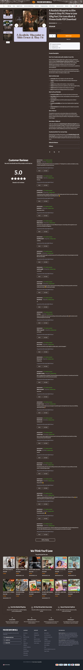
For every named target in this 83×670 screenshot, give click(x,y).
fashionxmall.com (62, 633)
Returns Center (37, 639)
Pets (45, 647)
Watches (66, 6)
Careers (25, 639)
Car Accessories (47, 635)
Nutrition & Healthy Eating (28, 6)
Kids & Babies (46, 645)
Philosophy (25, 653)
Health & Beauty (47, 641)
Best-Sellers (46, 633)
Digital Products (19, 6)
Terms (33, 661)
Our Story (25, 633)
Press (24, 641)
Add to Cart (68, 36)
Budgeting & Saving (44, 6)
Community (25, 655)
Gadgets (46, 639)
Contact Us (36, 633)
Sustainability (26, 651)
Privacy (36, 661)
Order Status (36, 643)
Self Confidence (52, 6)
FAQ (35, 637)
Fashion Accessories (48, 637)
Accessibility (40, 661)
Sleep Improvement (59, 6)
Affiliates (25, 645)
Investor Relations (27, 647)
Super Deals (46, 651)
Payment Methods (37, 641)
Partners (25, 649)
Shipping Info (36, 635)
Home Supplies (47, 643)
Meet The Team (26, 637)
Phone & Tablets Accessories (49, 649)
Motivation (37, 6)
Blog (71, 6)
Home (14, 6)
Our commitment (62, 640)
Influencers (25, 643)
